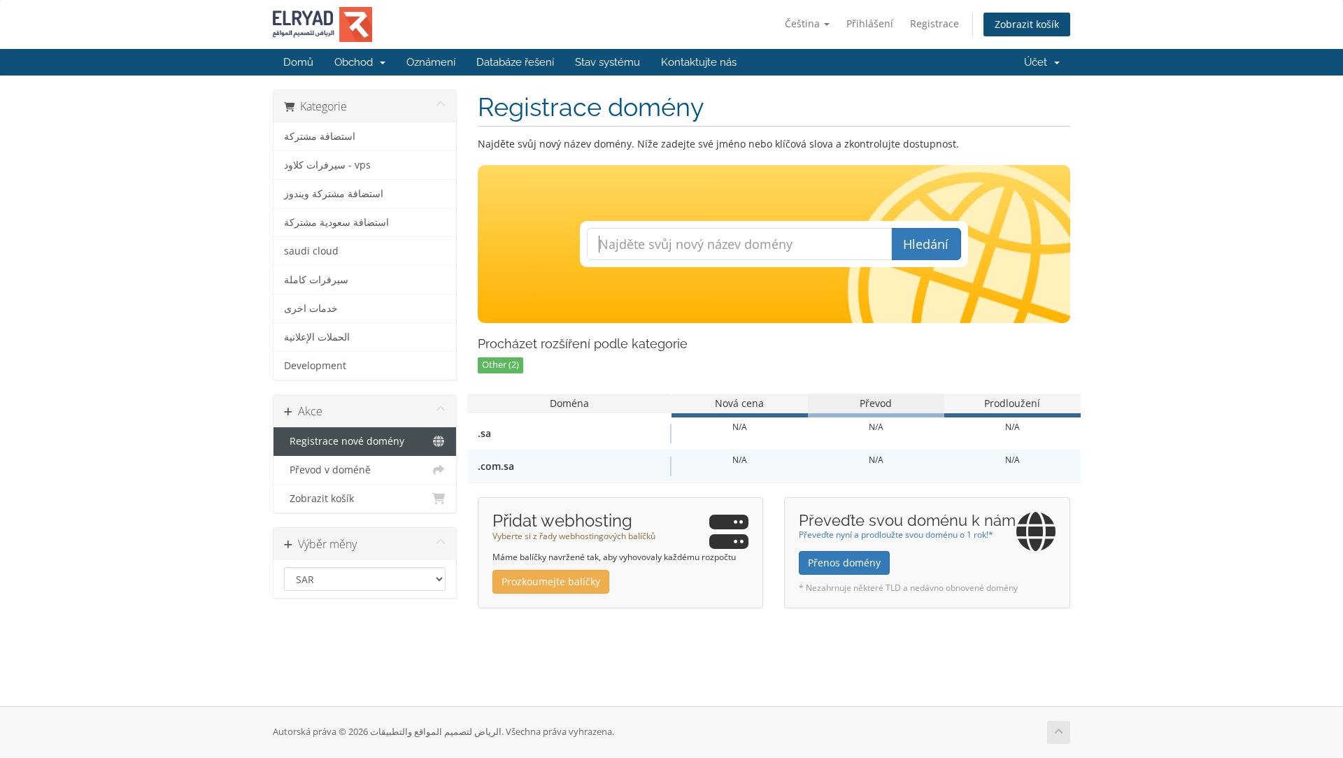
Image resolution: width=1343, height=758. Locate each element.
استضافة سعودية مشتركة (336, 222)
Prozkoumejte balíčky (551, 581)
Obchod (356, 62)
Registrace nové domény (344, 441)
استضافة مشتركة (319, 136)
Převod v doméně (327, 470)
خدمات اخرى (311, 308)
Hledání (925, 244)
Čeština (804, 23)
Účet (1038, 62)
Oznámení (430, 62)
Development (315, 365)
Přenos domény (844, 562)
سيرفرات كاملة (316, 279)
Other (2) (500, 365)
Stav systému (607, 62)
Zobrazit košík (1027, 24)
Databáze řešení (515, 62)
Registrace (934, 23)
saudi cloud (311, 251)
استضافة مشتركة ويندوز (333, 193)
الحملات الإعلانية (317, 337)
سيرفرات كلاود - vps (327, 165)
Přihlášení (869, 23)
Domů (298, 62)
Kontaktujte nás (699, 62)
